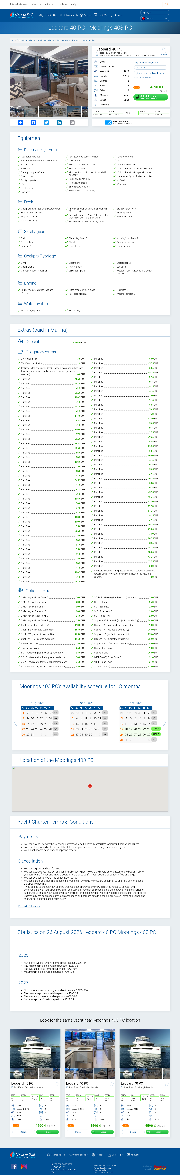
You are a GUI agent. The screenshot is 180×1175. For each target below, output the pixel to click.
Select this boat (148, 97)
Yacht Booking (50, 15)
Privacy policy (58, 1166)
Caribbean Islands (46, 40)
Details (24, 1132)
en (13, 40)
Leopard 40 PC (88, 40)
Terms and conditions (61, 1164)
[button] (15, 721)
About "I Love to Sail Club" (64, 1169)
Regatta (88, 15)
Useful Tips (103, 15)
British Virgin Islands (26, 40)
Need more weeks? (142, 78)
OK (166, 4)
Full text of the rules (29, 906)
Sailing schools (70, 15)
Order (48, 1132)
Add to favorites (164, 54)
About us (119, 15)
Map (53, 1172)
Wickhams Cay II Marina (67, 40)
